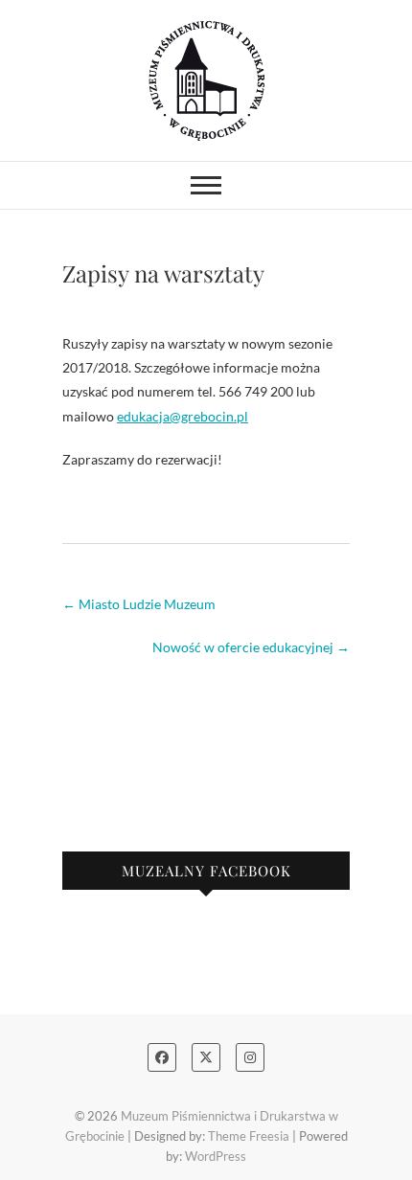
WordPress (215, 1156)
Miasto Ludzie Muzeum (139, 604)
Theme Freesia (248, 1136)
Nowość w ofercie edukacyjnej (251, 647)
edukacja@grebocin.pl (182, 416)
